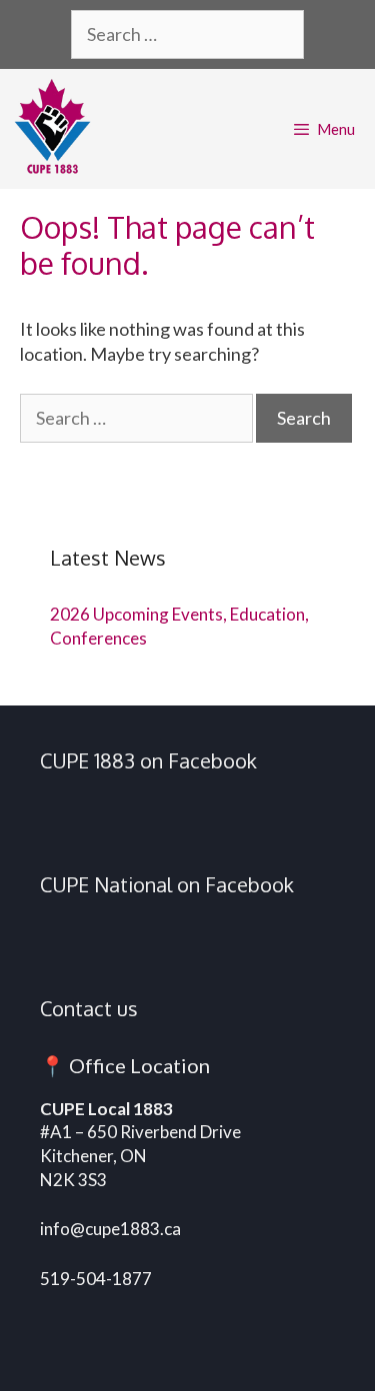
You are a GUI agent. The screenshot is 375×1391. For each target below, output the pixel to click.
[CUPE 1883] (57, 129)
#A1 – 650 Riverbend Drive (140, 1131)
